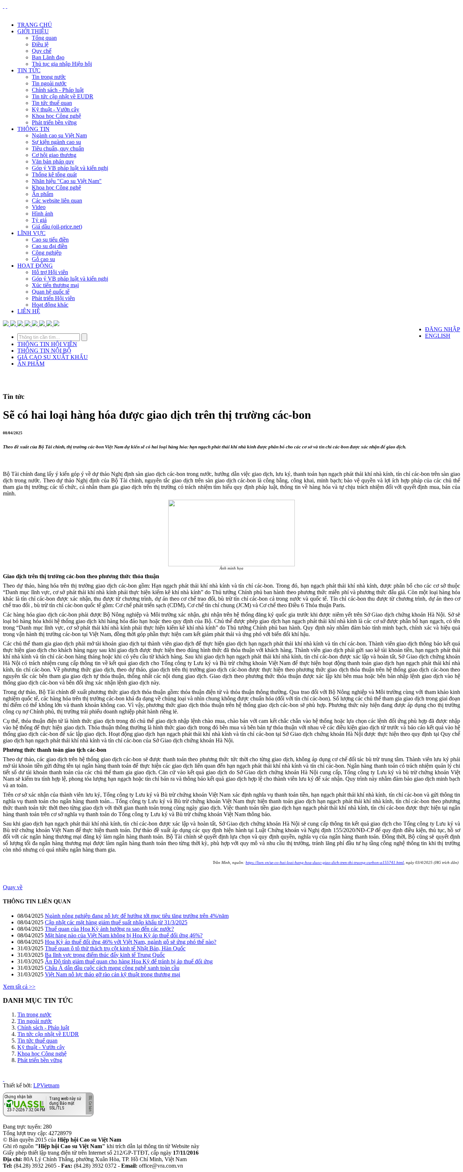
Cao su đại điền (49, 246)
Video (39, 207)
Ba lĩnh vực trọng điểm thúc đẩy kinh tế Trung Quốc (105, 955)
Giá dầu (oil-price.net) (57, 226)
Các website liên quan (57, 200)
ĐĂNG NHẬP (442, 329)
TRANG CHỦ (34, 25)
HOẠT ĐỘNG (35, 266)
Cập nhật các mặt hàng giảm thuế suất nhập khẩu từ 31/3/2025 (116, 922)
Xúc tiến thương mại (55, 285)
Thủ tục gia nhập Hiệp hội (62, 64)
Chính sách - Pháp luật (58, 90)
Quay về (12, 887)
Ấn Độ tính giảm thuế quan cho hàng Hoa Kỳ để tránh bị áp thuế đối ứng (129, 961)
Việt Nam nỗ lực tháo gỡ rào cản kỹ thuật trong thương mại (112, 974)
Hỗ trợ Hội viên (50, 272)
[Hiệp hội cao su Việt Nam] (6, 6)
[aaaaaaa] (56, 324)
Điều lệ (40, 44)
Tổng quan (44, 38)
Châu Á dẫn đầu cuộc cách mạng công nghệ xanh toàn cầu (112, 968)
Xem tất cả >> (19, 987)
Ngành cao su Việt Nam (59, 135)
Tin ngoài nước (49, 83)
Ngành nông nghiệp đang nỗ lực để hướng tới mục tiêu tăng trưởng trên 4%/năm (137, 916)
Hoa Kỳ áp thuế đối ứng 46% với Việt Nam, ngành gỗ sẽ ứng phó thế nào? (130, 942)
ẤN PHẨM (30, 364)
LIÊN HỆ (28, 311)
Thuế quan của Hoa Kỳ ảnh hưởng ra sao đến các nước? (109, 929)
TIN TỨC (29, 70)
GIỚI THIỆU (33, 31)
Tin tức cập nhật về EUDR (62, 96)
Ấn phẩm (42, 194)
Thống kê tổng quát (54, 174)
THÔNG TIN (33, 129)
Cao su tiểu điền (50, 239)
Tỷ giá (39, 220)
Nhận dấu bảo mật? (33, 1111)
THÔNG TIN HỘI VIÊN (47, 344)
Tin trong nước (49, 77)
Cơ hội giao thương (54, 155)
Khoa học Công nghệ (56, 116)
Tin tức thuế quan (52, 103)
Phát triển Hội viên (53, 298)
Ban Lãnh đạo (48, 57)
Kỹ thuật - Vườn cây (55, 109)
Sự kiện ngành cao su (56, 142)
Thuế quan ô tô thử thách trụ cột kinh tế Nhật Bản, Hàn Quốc (115, 948)
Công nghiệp (46, 253)
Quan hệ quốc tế (50, 292)
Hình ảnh (42, 213)
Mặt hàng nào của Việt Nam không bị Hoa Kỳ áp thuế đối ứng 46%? (124, 935)
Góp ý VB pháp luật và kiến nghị (70, 168)
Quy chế (41, 51)
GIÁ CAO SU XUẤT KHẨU (52, 357)
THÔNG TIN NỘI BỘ (44, 351)
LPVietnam (46, 1085)
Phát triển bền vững (54, 122)
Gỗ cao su (43, 259)
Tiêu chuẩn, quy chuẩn (58, 148)
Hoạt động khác (50, 305)
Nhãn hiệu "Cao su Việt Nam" (67, 181)
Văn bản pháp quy (53, 161)
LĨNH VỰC (31, 233)
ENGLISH (437, 336)
